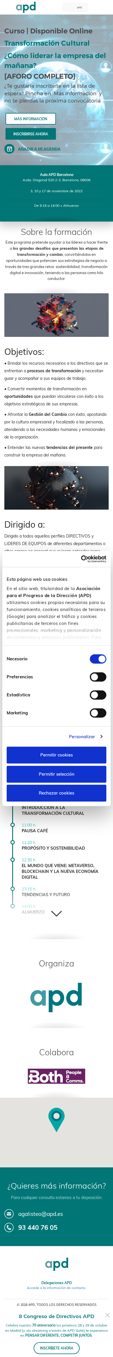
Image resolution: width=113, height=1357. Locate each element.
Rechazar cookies (56, 793)
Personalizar (82, 736)
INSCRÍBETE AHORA (56, 1348)
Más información (30, 119)
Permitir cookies (56, 755)
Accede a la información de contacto (56, 1288)
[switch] (98, 677)
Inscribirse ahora (30, 134)
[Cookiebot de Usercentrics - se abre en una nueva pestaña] (81, 559)
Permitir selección (56, 774)
